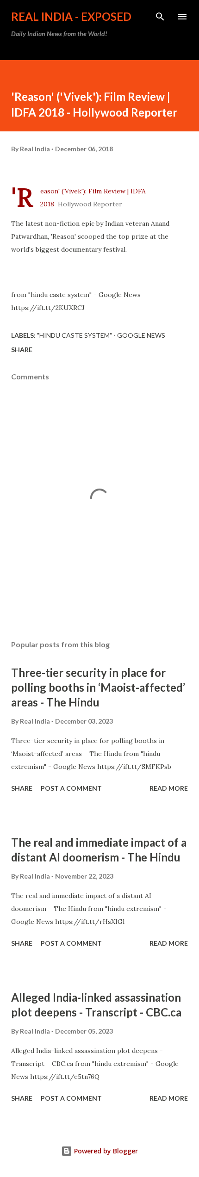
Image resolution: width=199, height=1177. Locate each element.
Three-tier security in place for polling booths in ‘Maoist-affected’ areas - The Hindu (98, 687)
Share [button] (21, 349)
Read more (168, 788)
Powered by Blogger (105, 1150)
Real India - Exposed (71, 16)
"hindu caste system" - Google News (101, 335)
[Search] (160, 16)
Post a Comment (71, 788)
